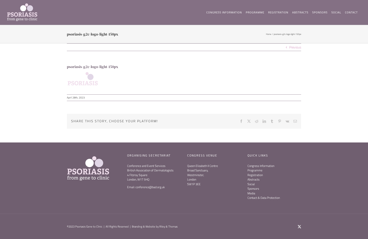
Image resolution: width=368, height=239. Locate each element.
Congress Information (260, 166)
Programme (254, 170)
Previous (295, 47)
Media (251, 193)
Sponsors (253, 188)
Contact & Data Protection (263, 197)
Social (251, 184)
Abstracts (253, 179)
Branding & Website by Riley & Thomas (155, 226)
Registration (255, 175)
